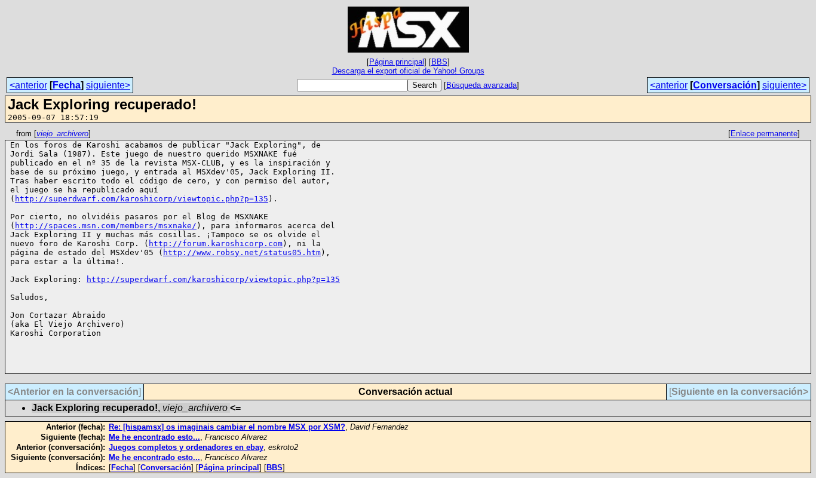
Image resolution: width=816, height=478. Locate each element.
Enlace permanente (764, 133)
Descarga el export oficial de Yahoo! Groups (408, 70)
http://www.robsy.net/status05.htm (242, 252)
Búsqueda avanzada (481, 85)
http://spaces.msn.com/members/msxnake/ (106, 225)
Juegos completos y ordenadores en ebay (186, 447)
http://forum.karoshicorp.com (216, 243)
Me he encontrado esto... (154, 437)
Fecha (67, 85)
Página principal (396, 61)
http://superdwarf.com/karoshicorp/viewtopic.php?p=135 (141, 198)
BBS (439, 61)
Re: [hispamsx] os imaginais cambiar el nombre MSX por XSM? (227, 426)
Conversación (725, 85)
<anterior (28, 85)
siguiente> (108, 85)
